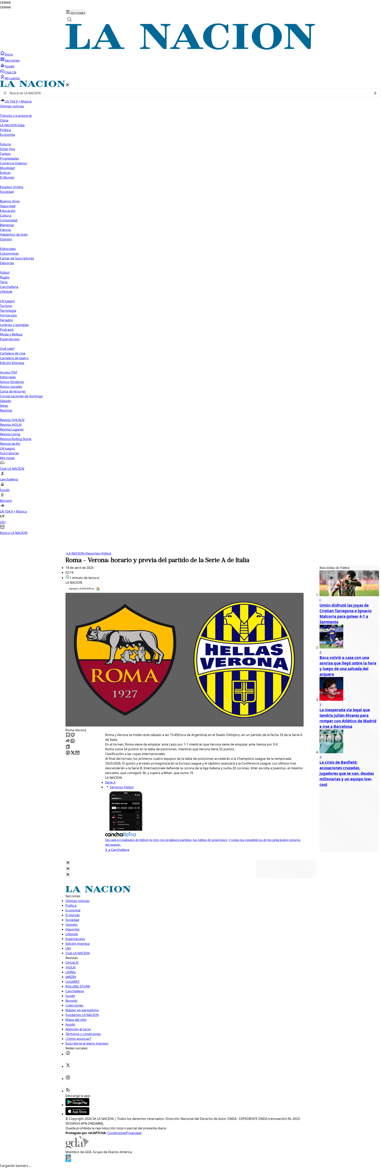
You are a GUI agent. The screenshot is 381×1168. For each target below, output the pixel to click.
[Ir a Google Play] (77, 1105)
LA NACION (74, 553)
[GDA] (77, 1147)
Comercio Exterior (13, 163)
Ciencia (5, 230)
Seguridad (7, 206)
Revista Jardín (10, 443)
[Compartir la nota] (67, 741)
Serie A (110, 782)
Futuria (5, 144)
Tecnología (8, 310)
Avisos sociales (11, 386)
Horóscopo (8, 315)
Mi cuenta (12, 78)
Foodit (9, 66)
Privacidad (133, 1133)
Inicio (9, 54)
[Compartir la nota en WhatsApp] (72, 741)
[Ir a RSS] (67, 1091)
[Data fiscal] (68, 1161)
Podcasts (7, 329)
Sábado (5, 401)
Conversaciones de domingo (21, 396)
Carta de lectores (13, 391)
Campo (5, 154)
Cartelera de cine (12, 353)
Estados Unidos (11, 187)
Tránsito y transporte (16, 115)
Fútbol (5, 272)
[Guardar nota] (67, 735)
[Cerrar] (67, 85)
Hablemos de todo (14, 234)
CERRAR (5, 2)
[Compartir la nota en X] (72, 753)
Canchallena (9, 287)
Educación (7, 211)
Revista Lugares (12, 429)
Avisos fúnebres (12, 382)
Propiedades (9, 158)
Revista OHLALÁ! (12, 420)
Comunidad (8, 220)
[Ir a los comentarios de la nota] (72, 735)
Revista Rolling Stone (15, 439)
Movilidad (7, 168)
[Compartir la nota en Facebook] (67, 753)
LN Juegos (7, 301)
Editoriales (8, 249)
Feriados (6, 320)
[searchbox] (189, 93)
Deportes (92, 553)
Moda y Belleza (11, 334)
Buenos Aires (10, 201)
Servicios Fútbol (122, 787)
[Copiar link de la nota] (67, 747)
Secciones (12, 60)
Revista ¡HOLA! (11, 424)
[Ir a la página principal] (190, 48)
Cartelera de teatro (14, 358)
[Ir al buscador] (69, 19)
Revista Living (10, 434)
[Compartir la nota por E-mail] (77, 753)
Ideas (4, 405)
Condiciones (116, 1133)
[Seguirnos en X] (67, 1066)
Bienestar (7, 225)
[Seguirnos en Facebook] (67, 1054)
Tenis (4, 282)
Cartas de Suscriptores (17, 258)
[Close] (67, 863)
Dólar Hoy (7, 149)
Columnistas (9, 253)
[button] (190, 308)
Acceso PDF (8, 372)
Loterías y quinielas (14, 325)
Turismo (6, 306)
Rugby (5, 277)
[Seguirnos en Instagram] (67, 1078)
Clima (4, 120)
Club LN (10, 72)
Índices (5, 173)
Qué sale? (7, 348)
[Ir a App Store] (77, 1114)
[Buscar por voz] (375, 93)
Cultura (5, 215)
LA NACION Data (12, 125)
